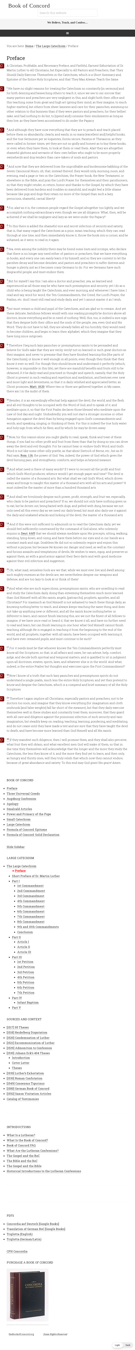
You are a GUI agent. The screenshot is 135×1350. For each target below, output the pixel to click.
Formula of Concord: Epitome (27, 829)
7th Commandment (31, 916)
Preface (12, 788)
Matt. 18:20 (37, 386)
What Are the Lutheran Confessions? (33, 1150)
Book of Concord (29, 5)
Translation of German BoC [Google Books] (36, 1229)
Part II (16, 937)
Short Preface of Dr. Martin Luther (36, 876)
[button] (122, 1345)
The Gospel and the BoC (23, 1156)
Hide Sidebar (16, 847)
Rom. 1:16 (26, 455)
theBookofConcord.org (21, 1334)
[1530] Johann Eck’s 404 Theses (28, 1053)
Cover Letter (20, 1063)
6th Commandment (30, 911)
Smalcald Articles (19, 809)
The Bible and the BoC (22, 1161)
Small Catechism (19, 819)
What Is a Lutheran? (21, 1135)
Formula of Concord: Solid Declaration (33, 834)
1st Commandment (30, 885)
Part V (16, 1007)
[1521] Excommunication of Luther (30, 1043)
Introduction (21, 1057)
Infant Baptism (28, 1002)
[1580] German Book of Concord (28, 1088)
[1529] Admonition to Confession (29, 1048)
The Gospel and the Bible (24, 1166)
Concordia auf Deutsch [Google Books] (33, 1224)
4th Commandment (31, 901)
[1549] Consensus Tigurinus (25, 1083)
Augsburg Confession (21, 799)
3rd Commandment (30, 896)
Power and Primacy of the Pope (29, 814)
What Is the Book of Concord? (27, 1140)
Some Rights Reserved (55, 1334)
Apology (13, 804)
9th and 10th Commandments (38, 927)
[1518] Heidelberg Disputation (27, 1032)
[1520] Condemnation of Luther (28, 1038)
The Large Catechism (21, 866)
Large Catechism (18, 824)
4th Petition (25, 977)
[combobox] (67, 13)
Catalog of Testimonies (23, 1099)
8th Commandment (30, 921)
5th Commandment (30, 906)
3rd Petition (25, 972)
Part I (16, 881)
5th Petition (25, 982)
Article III (24, 952)
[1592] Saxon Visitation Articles (29, 1093)
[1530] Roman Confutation (24, 1078)
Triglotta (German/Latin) (24, 1239)
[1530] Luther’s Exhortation (25, 1073)
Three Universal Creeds (23, 793)
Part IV (17, 998)
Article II (23, 947)
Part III (17, 957)
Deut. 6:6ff (28, 533)
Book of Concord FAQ (21, 1145)
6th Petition (25, 987)
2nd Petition (26, 967)
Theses (17, 1068)
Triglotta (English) (20, 1234)
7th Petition (25, 992)
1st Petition (25, 962)
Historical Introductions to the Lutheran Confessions (44, 1171)
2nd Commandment (31, 891)
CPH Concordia (17, 1251)
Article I (23, 942)
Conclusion (25, 932)
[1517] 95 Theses (18, 1027)
